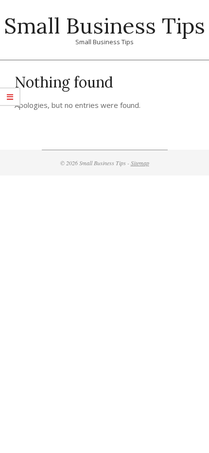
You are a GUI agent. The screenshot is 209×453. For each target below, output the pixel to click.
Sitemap (140, 163)
